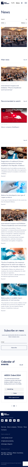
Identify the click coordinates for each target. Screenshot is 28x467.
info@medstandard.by (7, 441)
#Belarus (5, 31)
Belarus (3, 83)
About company (11, 427)
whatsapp (4, 444)
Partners (20, 427)
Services (3, 427)
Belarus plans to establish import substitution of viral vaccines (11, 299)
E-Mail (2, 342)
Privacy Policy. (3, 464)
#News (10, 31)
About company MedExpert (10, 127)
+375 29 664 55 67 (6, 438)
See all (25, 59)
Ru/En (13, 2)
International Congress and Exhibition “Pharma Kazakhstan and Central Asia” (11, 88)
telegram (9, 444)
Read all (3, 176)
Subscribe (14, 347)
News (7, 83)
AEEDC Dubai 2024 (12, 375)
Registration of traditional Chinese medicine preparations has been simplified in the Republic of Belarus (14, 37)
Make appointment (14, 397)
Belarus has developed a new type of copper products (13, 196)
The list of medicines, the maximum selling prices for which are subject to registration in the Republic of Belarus (13, 264)
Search (3, 19)
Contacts (4, 430)
